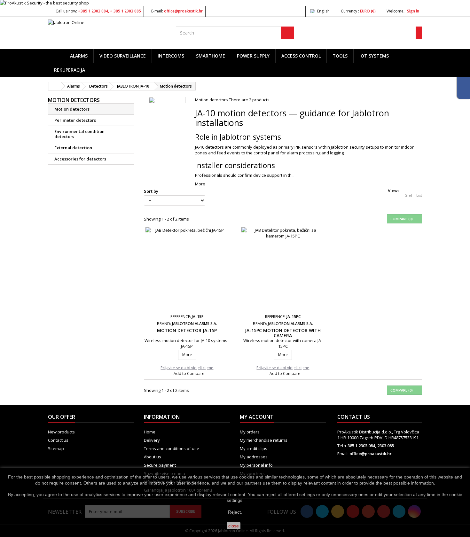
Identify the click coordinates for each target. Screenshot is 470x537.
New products (61, 432)
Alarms (79, 56)
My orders (250, 432)
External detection (73, 148)
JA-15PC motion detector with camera (283, 333)
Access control (301, 56)
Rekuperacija (69, 70)
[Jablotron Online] (107, 30)
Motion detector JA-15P (187, 330)
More (200, 184)
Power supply (253, 56)
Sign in (413, 11)
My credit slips (253, 448)
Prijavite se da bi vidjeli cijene (187, 368)
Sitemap (56, 448)
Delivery (152, 440)
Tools (340, 56)
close (233, 525)
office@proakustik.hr (370, 453)
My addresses (254, 457)
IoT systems (374, 56)
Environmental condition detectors (79, 133)
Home (149, 432)
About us (152, 457)
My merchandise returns (263, 440)
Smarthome (210, 56)
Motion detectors (72, 109)
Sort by (151, 191)
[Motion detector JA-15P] (187, 268)
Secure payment (160, 465)
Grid (408, 195)
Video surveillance (122, 56)
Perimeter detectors (75, 120)
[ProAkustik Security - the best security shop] (235, 3)
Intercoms (171, 56)
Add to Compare (189, 373)
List (419, 195)
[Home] (56, 56)
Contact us (58, 440)
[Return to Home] (55, 86)
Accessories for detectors (80, 159)
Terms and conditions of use (171, 448)
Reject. (235, 512)
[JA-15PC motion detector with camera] (283, 268)
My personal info (256, 465)
